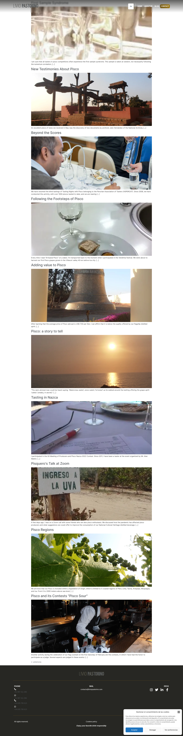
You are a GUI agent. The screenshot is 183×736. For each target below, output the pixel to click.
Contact (165, 6)
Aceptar (134, 730)
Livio (25, 6)
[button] (179, 712)
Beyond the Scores (46, 133)
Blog (157, 6)
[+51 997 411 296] (15, 689)
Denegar (152, 730)
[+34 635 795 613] (15, 700)
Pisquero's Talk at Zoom (50, 463)
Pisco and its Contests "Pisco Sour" (59, 596)
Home (139, 6)
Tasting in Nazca (44, 397)
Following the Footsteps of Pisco (57, 199)
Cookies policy (91, 722)
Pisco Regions (42, 530)
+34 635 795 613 (20, 703)
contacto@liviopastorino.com (91, 689)
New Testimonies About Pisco (55, 69)
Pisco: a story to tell (47, 331)
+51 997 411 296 (20, 692)
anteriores (36, 662)
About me (148, 6)
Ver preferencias (171, 730)
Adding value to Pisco (48, 265)
